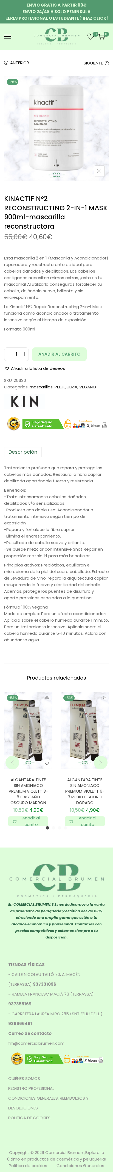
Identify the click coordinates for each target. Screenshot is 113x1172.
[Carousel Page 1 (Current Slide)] (47, 827)
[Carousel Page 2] (53, 827)
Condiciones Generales (80, 1165)
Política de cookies (28, 1165)
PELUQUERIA (66, 387)
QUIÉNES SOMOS (24, 1078)
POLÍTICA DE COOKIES (29, 1118)
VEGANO (87, 387)
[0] (90, 36)
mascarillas (41, 387)
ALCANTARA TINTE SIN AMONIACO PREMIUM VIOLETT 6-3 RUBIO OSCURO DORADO (84, 791)
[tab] (56, 452)
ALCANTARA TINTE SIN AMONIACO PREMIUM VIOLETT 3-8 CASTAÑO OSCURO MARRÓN (28, 791)
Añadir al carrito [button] (31, 821)
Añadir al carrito (59, 354)
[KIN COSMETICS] (24, 401)
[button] (34, 368)
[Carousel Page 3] (59, 827)
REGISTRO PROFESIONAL (31, 1088)
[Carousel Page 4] (65, 827)
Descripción (23, 451)
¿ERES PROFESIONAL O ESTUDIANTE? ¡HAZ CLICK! (56, 18)
